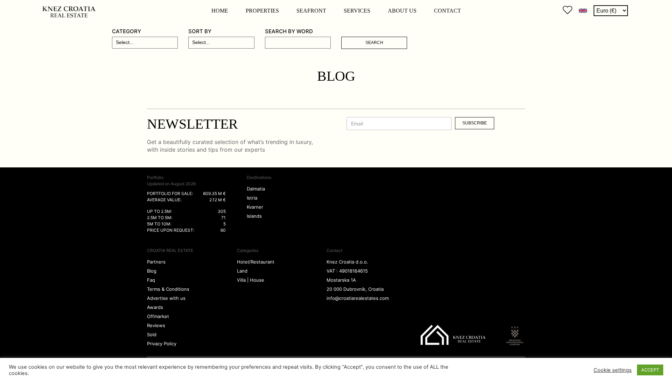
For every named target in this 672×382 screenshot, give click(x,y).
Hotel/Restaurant (255, 262)
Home (219, 11)
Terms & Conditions (168, 289)
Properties (262, 11)
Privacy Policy (161, 343)
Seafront (311, 11)
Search (374, 42)
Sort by (199, 31)
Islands (254, 216)
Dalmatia (256, 189)
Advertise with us (166, 298)
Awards (155, 307)
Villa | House (250, 280)
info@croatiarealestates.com (358, 298)
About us (402, 11)
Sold (151, 334)
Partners (156, 262)
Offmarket (158, 316)
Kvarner (255, 207)
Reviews (156, 325)
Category (126, 31)
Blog (151, 271)
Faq (151, 280)
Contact (447, 11)
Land (242, 271)
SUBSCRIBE (474, 123)
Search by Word (289, 31)
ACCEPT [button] (650, 370)
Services (357, 11)
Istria (252, 198)
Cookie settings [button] (613, 370)
